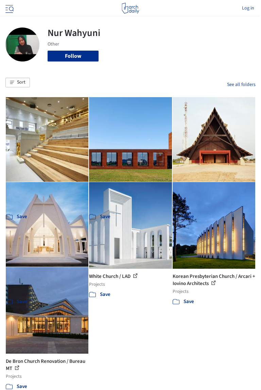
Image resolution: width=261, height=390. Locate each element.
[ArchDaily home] (130, 8)
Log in (248, 8)
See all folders (241, 84)
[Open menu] (9, 8)
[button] (17, 82)
